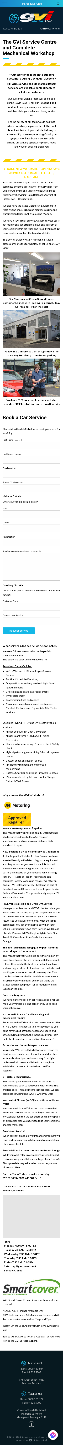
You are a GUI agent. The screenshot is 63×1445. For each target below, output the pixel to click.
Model (6, 522)
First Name (12, 439)
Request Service (18, 630)
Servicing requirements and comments (22, 551)
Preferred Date (10, 601)
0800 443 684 (53, 28)
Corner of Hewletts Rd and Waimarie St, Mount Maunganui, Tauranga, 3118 (31, 1414)
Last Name (12, 454)
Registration (9, 536)
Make (5, 508)
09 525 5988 (34, 1372)
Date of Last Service (13, 615)
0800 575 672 (35, 1399)
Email (9, 468)
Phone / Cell (13, 482)
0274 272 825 (15, 28)
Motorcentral (40, 1440)
